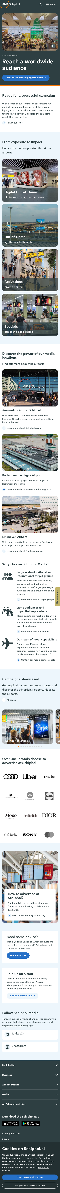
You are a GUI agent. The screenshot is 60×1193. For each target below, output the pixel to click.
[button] (57, 596)
